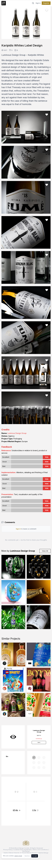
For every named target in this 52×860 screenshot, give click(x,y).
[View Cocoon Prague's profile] (30, 714)
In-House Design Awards (28, 853)
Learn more (18, 856)
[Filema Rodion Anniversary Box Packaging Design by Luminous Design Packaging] (13, 592)
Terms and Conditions (40, 850)
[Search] (33, 3)
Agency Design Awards (11, 853)
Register (46, 3)
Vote (46, 457)
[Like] (46, 10)
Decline (27, 856)
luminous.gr (39, 738)
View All (45, 551)
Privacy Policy (7, 850)
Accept (34, 856)
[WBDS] (33, 757)
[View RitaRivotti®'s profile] (30, 663)
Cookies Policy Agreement (22, 850)
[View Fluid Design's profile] (4, 689)
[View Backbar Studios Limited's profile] (4, 663)
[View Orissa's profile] (4, 714)
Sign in (38, 3)
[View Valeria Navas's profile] (30, 689)
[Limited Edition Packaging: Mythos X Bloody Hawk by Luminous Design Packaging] (13, 567)
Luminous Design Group (17, 433)
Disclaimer (26, 851)
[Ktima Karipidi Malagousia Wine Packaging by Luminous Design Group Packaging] (39, 617)
